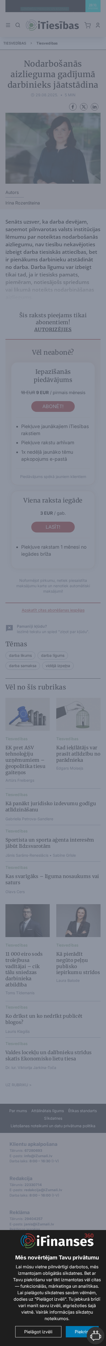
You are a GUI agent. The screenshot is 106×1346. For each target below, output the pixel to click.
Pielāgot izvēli (38, 1331)
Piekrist (82, 1331)
